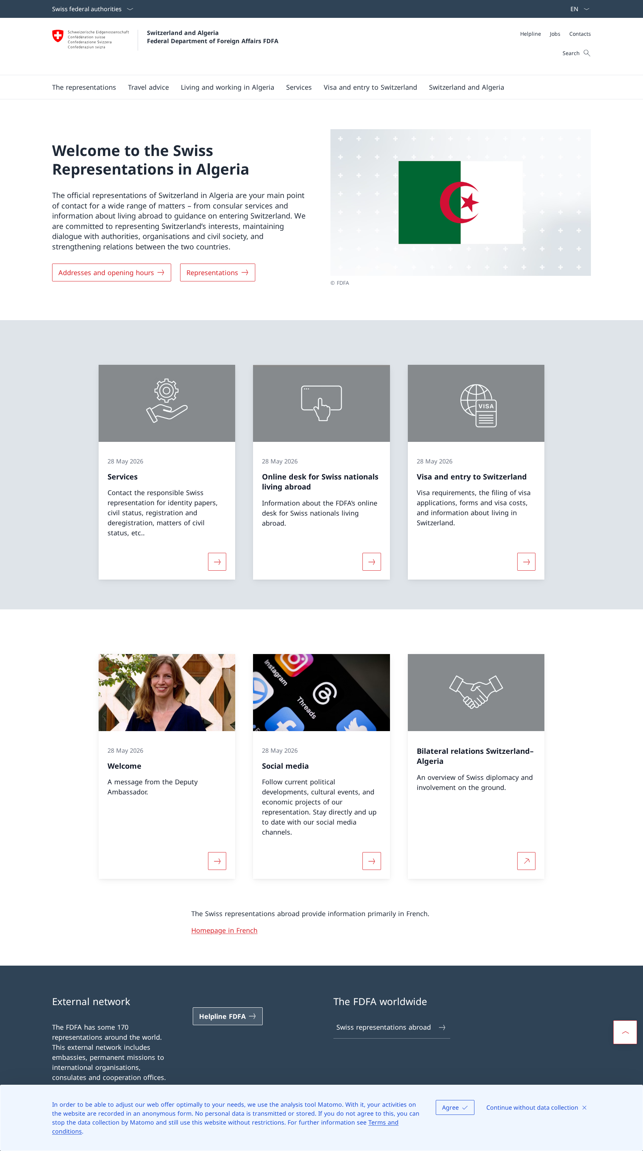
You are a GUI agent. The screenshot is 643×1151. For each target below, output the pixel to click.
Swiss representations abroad (383, 1027)
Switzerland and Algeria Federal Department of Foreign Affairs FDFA (212, 37)
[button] (84, 87)
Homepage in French (224, 930)
